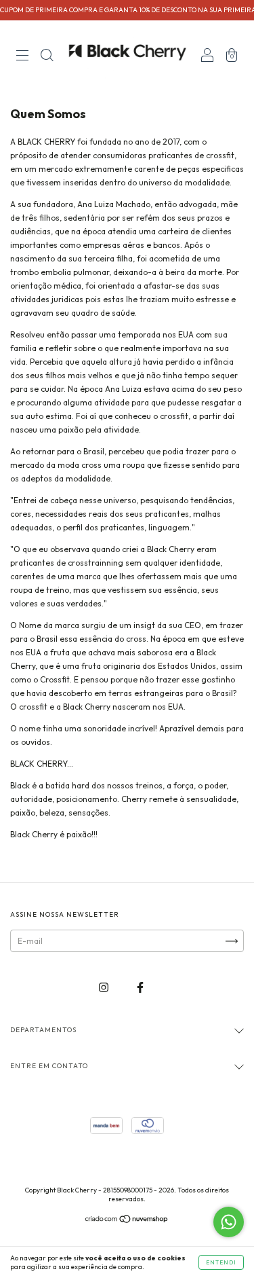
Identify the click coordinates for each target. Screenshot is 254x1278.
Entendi (221, 1262)
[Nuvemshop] (127, 1221)
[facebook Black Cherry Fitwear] (140, 988)
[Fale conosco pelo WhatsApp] (228, 1222)
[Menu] (22, 57)
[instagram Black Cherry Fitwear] (104, 988)
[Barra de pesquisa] (47, 57)
